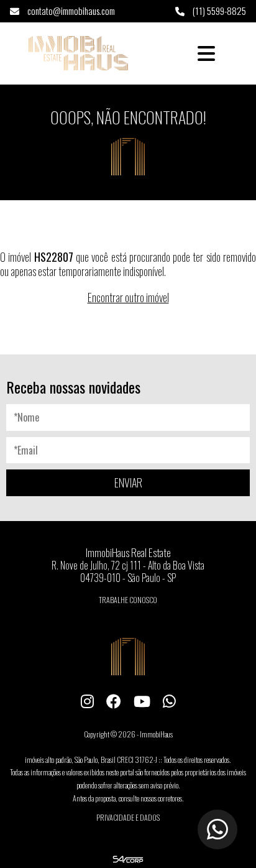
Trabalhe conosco (128, 599)
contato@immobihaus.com (70, 10)
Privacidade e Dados (128, 817)
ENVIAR (128, 482)
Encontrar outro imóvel (128, 297)
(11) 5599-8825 (218, 10)
